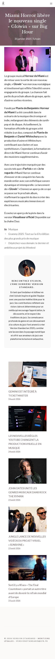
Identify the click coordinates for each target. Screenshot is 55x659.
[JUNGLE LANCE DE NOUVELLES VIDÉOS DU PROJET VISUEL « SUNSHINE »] (27, 529)
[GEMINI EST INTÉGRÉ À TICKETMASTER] (27, 384)
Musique (13, 229)
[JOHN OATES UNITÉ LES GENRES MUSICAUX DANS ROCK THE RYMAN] (27, 481)
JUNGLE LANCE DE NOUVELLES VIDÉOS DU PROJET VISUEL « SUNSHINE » (27, 540)
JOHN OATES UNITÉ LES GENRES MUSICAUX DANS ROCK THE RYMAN (27, 492)
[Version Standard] (3, 3)
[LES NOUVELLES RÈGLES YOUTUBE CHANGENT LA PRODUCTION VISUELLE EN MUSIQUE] (27, 429)
